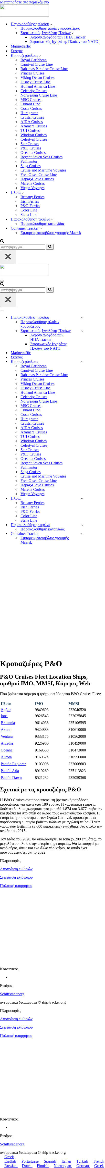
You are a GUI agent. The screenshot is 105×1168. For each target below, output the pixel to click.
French (99, 1161)
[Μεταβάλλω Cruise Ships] (82, 362)
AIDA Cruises (32, 122)
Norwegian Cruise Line (39, 95)
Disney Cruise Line (36, 82)
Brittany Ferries (32, 197)
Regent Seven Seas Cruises (42, 157)
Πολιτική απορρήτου (16, 886)
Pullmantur (29, 161)
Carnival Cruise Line (37, 64)
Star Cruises (30, 144)
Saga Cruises (31, 166)
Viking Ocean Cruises (37, 77)
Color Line (29, 210)
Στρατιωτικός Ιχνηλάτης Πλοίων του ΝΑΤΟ (64, 41)
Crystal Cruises (32, 117)
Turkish (82, 1161)
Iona (4, 716)
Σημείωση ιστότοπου (16, 877)
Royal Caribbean (34, 60)
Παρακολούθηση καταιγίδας (42, 223)
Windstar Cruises (34, 135)
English (10, 1161)
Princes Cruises (32, 73)
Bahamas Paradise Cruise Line (44, 69)
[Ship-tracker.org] (24, 15)
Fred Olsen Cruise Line (39, 174)
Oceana (6, 750)
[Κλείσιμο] (8, 257)
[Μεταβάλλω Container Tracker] (82, 534)
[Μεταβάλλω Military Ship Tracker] (82, 331)
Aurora (6, 757)
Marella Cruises (33, 183)
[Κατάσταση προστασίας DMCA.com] (52, 961)
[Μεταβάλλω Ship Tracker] (82, 318)
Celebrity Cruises (34, 91)
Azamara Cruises (34, 126)
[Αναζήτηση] (2, 241)
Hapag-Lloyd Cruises (37, 179)
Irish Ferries (30, 201)
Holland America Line (38, 86)
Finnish (43, 1166)
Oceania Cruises (33, 152)
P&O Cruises (31, 148)
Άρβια (5, 710)
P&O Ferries (30, 206)
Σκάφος (16, 51)
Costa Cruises (31, 108)
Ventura (7, 736)
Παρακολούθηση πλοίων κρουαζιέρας (50, 28)
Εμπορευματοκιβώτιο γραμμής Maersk (51, 233)
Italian (67, 1161)
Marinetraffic (21, 46)
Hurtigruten (29, 113)
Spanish (50, 1161)
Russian (11, 1166)
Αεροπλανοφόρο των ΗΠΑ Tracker (57, 37)
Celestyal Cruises (34, 139)
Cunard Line (30, 104)
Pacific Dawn (11, 777)
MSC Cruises (31, 100)
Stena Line (29, 214)
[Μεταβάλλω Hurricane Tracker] (82, 525)
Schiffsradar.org (12, 994)
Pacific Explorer (13, 764)
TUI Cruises (30, 130)
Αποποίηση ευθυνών (16, 869)
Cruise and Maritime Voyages (43, 170)
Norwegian (63, 1166)
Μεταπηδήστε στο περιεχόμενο (24, 2)
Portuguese (30, 1161)
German (83, 1166)
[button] (51, 24)
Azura (5, 729)
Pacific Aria (10, 771)
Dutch (27, 1166)
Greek (9, 1157)
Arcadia (7, 743)
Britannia (8, 723)
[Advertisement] (52, 601)
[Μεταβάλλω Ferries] (82, 498)
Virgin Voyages (32, 188)
